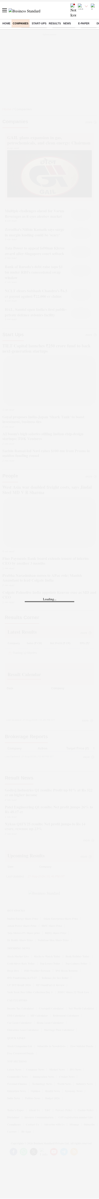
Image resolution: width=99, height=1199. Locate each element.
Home (6, 23)
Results (55, 23)
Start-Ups (39, 23)
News (67, 23)
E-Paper (83, 23)
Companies (20, 23)
